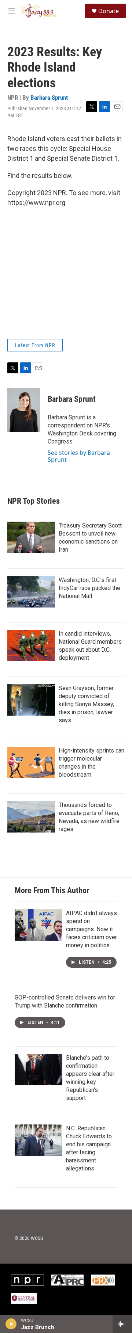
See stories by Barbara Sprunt (79, 456)
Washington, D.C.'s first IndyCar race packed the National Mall (89, 587)
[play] (11, 1324)
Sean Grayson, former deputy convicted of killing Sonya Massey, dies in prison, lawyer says (86, 704)
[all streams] (122, 1324)
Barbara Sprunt (49, 97)
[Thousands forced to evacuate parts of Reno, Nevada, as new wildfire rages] (31, 817)
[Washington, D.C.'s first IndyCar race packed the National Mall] (31, 592)
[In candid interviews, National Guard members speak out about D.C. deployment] (31, 645)
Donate (108, 11)
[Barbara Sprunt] (23, 410)
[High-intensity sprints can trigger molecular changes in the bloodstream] (31, 762)
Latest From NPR (35, 345)
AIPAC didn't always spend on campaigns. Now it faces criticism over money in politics (91, 929)
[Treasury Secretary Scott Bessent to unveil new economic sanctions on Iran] (31, 537)
